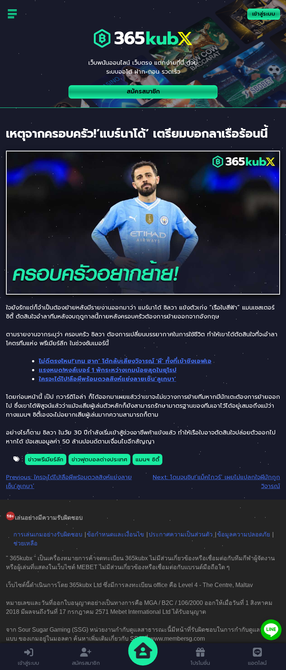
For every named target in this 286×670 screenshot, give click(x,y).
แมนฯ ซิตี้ (147, 459)
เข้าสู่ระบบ (263, 14)
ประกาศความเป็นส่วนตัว (181, 534)
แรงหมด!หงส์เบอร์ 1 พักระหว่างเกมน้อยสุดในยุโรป (108, 370)
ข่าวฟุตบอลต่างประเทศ (99, 459)
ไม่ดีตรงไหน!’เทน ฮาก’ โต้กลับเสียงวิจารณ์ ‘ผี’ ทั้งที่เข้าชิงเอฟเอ (125, 361)
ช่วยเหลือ (25, 543)
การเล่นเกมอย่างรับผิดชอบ (47, 534)
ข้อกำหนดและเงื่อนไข (115, 534)
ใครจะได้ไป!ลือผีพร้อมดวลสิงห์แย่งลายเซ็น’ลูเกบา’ (107, 379)
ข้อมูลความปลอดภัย (243, 534)
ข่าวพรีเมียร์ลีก (45, 459)
